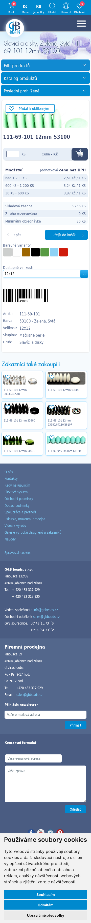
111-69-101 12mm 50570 (19, 451)
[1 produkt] (26, 252)
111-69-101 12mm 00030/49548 (15, 392)
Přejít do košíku (65, 234)
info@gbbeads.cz (45, 609)
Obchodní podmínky (19, 498)
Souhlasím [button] (45, 894)
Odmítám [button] (46, 905)
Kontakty (11, 478)
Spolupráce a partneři (20, 512)
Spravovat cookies (18, 552)
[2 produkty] (16, 252)
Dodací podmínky (17, 505)
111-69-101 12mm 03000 (63, 390)
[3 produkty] (35, 252)
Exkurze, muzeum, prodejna (25, 518)
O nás (9, 471)
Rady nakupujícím (17, 485)
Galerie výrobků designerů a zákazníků (33, 532)
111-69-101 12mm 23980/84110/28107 (60, 422)
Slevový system (16, 491)
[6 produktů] (54, 252)
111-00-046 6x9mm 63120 (64, 451)
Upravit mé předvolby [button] (45, 915)
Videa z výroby (15, 525)
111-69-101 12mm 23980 (19, 420)
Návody (10, 539)
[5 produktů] (7, 252)
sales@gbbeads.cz (46, 616)
